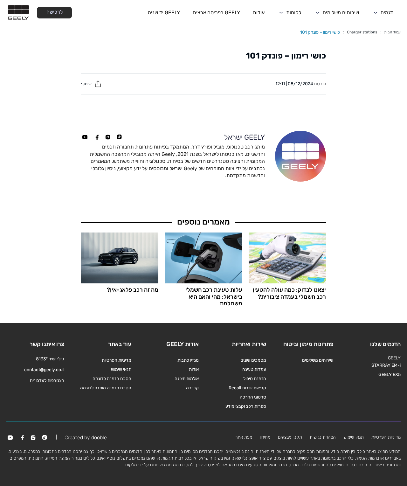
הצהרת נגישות (323, 437)
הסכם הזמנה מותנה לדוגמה (105, 388)
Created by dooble (86, 437)
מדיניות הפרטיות (116, 360)
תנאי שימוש (121, 369)
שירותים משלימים (341, 13)
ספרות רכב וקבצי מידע (245, 406)
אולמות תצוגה (187, 378)
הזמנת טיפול (254, 378)
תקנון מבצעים (290, 437)
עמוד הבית (392, 32)
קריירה (192, 388)
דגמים (387, 13)
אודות (259, 13)
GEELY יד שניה (164, 13)
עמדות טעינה (254, 369)
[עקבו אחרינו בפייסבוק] (96, 137)
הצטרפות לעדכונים (47, 380)
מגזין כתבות (188, 360)
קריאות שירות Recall (247, 388)
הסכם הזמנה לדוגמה (112, 378)
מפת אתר (243, 437)
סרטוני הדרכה (253, 397)
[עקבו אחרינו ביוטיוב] (85, 137)
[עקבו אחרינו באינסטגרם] (108, 137)
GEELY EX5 (389, 374)
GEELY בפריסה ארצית (216, 13)
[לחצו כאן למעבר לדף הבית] (18, 12)
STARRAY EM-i (386, 365)
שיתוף (87, 84)
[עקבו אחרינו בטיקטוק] (119, 137)
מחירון (265, 437)
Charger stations (362, 32)
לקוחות (293, 13)
